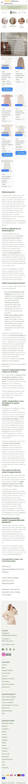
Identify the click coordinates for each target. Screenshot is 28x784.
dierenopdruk (18, 429)
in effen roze (14, 358)
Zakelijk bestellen (7, 670)
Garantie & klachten (8, 684)
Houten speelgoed (7, 702)
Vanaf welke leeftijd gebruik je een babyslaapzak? (10, 580)
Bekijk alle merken (8, 723)
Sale (3, 713)
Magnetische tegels (8, 699)
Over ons (4, 676)
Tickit (3, 762)
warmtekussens (6, 491)
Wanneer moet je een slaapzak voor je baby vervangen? (11, 592)
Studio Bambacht (7, 759)
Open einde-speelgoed (9, 697)
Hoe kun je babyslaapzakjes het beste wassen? (13, 569)
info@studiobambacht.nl (9, 635)
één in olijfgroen (14, 360)
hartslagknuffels (9, 502)
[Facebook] (3, 649)
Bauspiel (4, 726)
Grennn (4, 734)
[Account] (19, 12)
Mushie (4, 745)
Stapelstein (5, 756)
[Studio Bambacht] (13, 12)
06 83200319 (5, 633)
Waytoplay (5, 767)
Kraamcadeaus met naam (10, 705)
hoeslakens (8, 512)
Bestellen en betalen (8, 678)
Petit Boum (5, 748)
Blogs (3, 667)
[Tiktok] (14, 649)
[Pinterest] (10, 649)
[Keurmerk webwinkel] (14, 655)
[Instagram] (6, 649)
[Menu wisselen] (3, 12)
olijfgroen (10, 435)
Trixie (3, 765)
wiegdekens (22, 512)
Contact (4, 665)
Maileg (4, 742)
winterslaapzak (19, 298)
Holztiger (4, 740)
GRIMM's (4, 737)
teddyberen (5, 431)
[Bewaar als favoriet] (2, 58)
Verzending (5, 681)
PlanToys (4, 751)
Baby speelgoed (7, 711)
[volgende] (25, 7)
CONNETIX (5, 729)
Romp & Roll (6, 754)
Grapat (4, 731)
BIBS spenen (6, 708)
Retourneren (6, 687)
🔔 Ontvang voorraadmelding (7, 89)
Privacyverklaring (20, 783)
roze (3, 435)
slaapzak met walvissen (9, 350)
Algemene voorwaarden (8, 783)
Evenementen (6, 673)
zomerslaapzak (18, 296)
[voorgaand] (3, 7)
